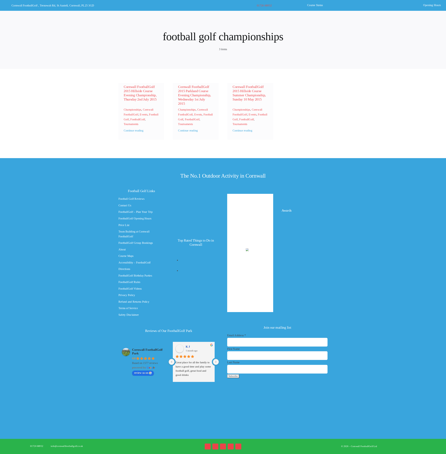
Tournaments (131, 124)
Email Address (236, 335)
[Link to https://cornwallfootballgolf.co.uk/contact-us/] (252, 5)
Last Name (233, 362)
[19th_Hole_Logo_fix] (223, 387)
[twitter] (215, 446)
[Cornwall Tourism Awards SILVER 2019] (292, 282)
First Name (233, 348)
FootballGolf (137, 119)
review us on (141, 372)
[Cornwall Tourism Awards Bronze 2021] (292, 238)
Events (143, 114)
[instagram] (223, 446)
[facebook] (208, 446)
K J (188, 346)
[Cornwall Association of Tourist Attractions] (136, 399)
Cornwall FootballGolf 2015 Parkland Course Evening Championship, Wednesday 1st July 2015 (194, 95)
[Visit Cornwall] (179, 400)
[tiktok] (231, 446)
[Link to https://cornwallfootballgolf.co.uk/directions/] (7, 5)
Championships (132, 109)
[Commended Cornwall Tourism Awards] (302, 194)
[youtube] (238, 446)
